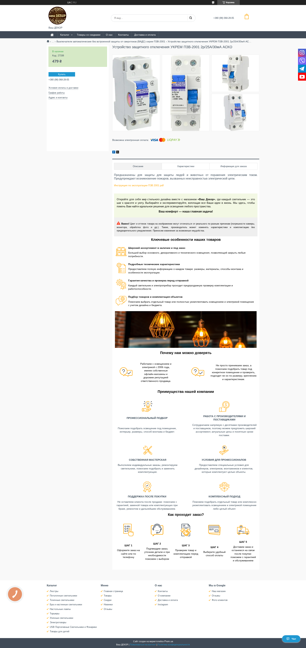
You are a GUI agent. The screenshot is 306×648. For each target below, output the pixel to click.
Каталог (64, 34)
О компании (164, 595)
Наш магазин (219, 591)
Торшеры (54, 613)
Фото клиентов (220, 600)
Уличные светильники (61, 618)
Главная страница (113, 591)
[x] (117, 152)
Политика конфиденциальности (174, 644)
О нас (109, 34)
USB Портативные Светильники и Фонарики (73, 627)
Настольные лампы (60, 609)
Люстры (54, 591)
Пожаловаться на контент (143, 644)
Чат (294, 638)
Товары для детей (59, 631)
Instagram (163, 604)
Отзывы (108, 609)
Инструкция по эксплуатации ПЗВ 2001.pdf (139, 185)
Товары (108, 595)
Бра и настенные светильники (66, 604)
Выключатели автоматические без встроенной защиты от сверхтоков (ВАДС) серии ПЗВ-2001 (110, 41)
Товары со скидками (88, 34)
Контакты (123, 34)
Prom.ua (168, 641)
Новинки (108, 604)
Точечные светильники (62, 600)
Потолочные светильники (63, 595)
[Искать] (190, 18)
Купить (62, 74)
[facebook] (113, 152)
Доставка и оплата (145, 34)
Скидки (107, 600)
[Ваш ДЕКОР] (57, 15)
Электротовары (58, 622)
